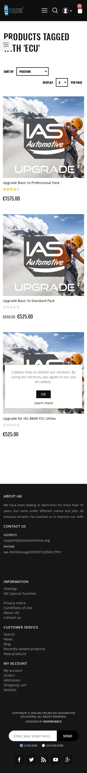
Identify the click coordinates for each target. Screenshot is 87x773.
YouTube (55, 760)
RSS (43, 760)
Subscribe (30, 745)
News (8, 639)
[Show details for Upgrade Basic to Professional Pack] (43, 137)
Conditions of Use (18, 607)
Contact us (12, 617)
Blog (7, 644)
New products (15, 653)
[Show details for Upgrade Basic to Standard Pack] (43, 255)
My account (13, 670)
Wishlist (10, 690)
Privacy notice (15, 603)
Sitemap (10, 588)
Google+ (67, 760)
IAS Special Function (20, 593)
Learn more (43, 403)
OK (43, 394)
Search (9, 634)
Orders (9, 675)
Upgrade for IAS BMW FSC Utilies (29, 418)
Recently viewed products (24, 649)
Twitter (31, 760)
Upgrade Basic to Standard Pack (29, 300)
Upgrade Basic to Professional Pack (31, 182)
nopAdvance (52, 721)
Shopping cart (15, 685)
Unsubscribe (55, 745)
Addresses (12, 680)
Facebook (19, 760)
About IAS (11, 612)
